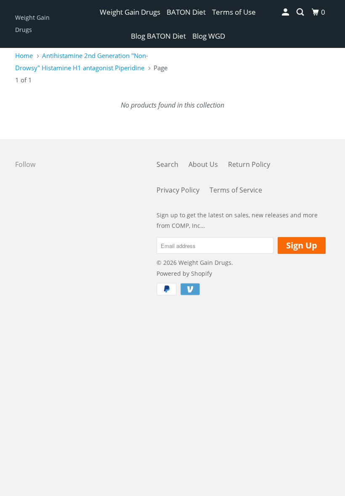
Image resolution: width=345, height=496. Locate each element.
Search (167, 164)
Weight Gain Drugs (32, 23)
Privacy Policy (178, 190)
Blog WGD (208, 36)
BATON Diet (186, 12)
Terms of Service (236, 190)
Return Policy (249, 164)
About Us (203, 164)
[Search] (301, 12)
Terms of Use (234, 12)
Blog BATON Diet (158, 36)
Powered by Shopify (184, 273)
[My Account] (286, 12)
